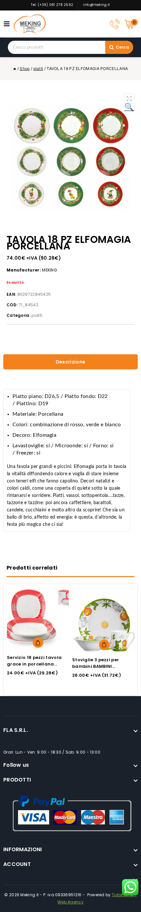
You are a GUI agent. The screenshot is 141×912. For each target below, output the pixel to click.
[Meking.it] (29, 24)
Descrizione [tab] (70, 362)
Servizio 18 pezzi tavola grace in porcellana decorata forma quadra (36, 664)
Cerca (123, 47)
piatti (36, 315)
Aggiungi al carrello (38, 642)
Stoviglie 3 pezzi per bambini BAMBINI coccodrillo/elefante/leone (104, 666)
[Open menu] (8, 23)
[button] (129, 98)
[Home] (14, 68)
